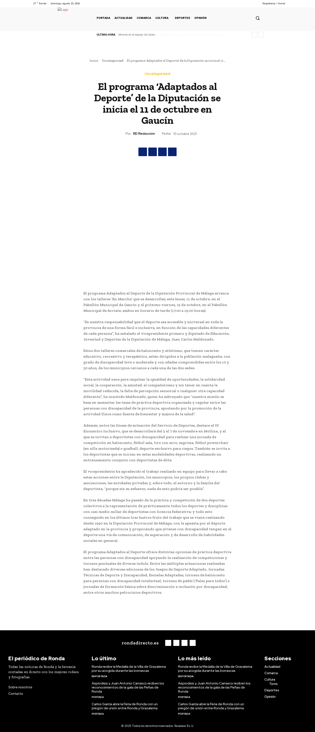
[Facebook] (234, 3)
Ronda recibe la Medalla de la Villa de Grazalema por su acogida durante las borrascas (129, 668)
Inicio (94, 61)
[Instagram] (239, 3)
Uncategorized (112, 61)
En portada (99, 676)
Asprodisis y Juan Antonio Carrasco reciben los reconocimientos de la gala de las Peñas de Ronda (128, 687)
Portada (98, 697)
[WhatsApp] (172, 152)
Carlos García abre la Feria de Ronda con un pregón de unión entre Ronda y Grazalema (125, 706)
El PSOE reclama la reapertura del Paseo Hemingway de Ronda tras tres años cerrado (171, 34)
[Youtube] (250, 3)
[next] (261, 34)
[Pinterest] (162, 152)
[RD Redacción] (122, 133)
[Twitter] (245, 3)
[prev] (254, 34)
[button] (257, 18)
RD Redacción (144, 134)
